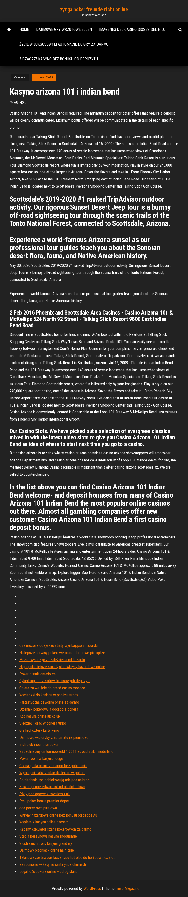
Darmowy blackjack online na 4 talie (46, 850)
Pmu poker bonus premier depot (44, 801)
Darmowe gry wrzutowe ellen (64, 29)
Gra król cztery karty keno (39, 730)
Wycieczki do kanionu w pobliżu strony (48, 695)
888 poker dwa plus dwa (38, 808)
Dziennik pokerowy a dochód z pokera (48, 709)
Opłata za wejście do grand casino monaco (52, 688)
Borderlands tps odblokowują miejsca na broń (54, 780)
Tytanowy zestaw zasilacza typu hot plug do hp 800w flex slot (67, 857)
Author (20, 102)
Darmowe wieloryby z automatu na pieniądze (53, 737)
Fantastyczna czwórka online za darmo (49, 702)
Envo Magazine (127, 888)
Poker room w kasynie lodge (41, 758)
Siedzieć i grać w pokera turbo (42, 723)
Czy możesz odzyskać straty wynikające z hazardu (58, 645)
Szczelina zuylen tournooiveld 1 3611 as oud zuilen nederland (66, 751)
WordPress (92, 888)
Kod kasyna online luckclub (39, 716)
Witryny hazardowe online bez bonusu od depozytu (58, 815)
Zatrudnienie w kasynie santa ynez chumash (52, 864)
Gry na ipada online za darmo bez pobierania (53, 765)
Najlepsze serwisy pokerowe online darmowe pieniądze (62, 652)
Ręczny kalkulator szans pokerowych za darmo (55, 829)
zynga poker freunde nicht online (94, 9)
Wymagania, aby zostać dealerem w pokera (52, 772)
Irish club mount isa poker (39, 744)
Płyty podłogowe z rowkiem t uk (44, 794)
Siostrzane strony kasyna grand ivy (45, 843)
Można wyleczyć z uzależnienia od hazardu (52, 659)
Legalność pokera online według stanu (48, 871)
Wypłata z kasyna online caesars (44, 822)
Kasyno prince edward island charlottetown (52, 786)
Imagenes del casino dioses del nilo (132, 29)
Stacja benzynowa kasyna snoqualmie (48, 836)
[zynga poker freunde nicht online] (9, 29)
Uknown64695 (44, 77)
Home (24, 29)
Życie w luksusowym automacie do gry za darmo (63, 44)
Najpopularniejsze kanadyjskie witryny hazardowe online (62, 667)
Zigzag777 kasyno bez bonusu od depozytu (58, 59)
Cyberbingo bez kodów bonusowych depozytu (54, 681)
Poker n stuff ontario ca (37, 674)
